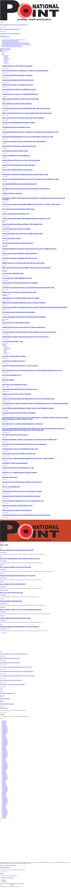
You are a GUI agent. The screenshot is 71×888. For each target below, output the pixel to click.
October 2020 (4, 789)
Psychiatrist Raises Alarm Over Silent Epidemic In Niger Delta (20, 449)
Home (3, 53)
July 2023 (4, 757)
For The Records (6, 348)
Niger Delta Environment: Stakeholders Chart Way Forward (19, 258)
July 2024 (4, 745)
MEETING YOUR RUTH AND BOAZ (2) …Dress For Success (20, 365)
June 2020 (4, 793)
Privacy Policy (21, 716)
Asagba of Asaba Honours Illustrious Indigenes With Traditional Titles (22, 224)
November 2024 (5, 741)
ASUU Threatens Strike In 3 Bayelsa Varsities (15, 151)
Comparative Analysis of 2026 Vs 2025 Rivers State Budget (19, 412)
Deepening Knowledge (4, 590)
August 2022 (4, 768)
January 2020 (4, 798)
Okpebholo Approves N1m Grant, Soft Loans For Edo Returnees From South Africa (26, 188)
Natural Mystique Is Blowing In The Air (13, 361)
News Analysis (6, 62)
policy (12, 875)
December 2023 (5, 752)
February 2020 (4, 797)
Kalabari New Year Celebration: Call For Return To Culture (19, 292)
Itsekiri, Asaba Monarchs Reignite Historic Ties (15, 213)
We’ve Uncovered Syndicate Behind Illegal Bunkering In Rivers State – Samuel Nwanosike (28, 458)
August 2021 (4, 779)
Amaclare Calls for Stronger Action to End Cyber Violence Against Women (23, 327)
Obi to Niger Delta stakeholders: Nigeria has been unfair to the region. (20, 558)
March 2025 (4, 737)
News (3, 54)
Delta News (6, 60)
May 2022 (4, 771)
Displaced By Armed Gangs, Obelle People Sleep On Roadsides (20, 282)
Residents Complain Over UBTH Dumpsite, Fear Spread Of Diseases (19, 626)
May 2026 (4, 723)
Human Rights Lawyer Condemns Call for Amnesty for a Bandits (20, 298)
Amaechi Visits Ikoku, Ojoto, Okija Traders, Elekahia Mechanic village (22, 233)
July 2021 (4, 780)
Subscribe (1, 50)
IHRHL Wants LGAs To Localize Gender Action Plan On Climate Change (23, 263)
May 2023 (4, 759)
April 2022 (4, 772)
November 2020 (5, 788)
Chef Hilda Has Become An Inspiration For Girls (16, 127)
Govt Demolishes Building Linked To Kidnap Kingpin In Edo (19, 184)
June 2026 (4, 722)
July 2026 (4, 721)
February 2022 (4, 774)
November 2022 (5, 765)
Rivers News (6, 57)
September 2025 (5, 731)
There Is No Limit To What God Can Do (11, 592)
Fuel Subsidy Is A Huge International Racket (15, 463)
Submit (12, 884)
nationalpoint (3, 552)
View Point (2, 598)
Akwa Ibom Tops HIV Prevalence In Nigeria (14, 434)
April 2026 (4, 724)
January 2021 (4, 786)
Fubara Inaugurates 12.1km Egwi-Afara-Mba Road (10, 33)
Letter (5, 351)
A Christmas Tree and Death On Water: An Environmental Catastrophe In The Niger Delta (28, 287)
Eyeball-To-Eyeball (7, 347)
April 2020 (4, 795)
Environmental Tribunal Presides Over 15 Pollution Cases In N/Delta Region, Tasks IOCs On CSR (30, 132)
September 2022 (5, 767)
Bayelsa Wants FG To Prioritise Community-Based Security (19, 146)
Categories (4, 344)
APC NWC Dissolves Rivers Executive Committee (16, 229)
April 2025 (4, 736)
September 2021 (5, 778)
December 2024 (5, 740)
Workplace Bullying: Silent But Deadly (11, 601)
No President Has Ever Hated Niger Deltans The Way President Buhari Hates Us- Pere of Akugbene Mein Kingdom (35, 403)
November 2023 (5, 753)
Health (5, 349)
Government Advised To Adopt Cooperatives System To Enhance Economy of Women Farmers (29, 332)
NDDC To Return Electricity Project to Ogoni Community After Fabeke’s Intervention (27, 113)
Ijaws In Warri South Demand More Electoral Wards (17, 169)
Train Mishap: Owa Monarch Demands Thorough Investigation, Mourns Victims (25, 174)
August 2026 (4, 720)
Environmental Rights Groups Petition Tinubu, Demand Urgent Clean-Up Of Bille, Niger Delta (29, 248)
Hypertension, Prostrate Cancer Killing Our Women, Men (19, 453)
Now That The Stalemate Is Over (11, 375)
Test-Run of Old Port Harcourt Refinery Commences (17, 75)
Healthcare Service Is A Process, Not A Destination (16, 394)
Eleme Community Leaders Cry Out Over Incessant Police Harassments (20, 609)
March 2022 (4, 773)
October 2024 (4, 742)
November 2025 (5, 729)
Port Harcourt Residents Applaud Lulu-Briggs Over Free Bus (17, 575)
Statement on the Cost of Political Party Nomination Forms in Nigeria (22, 482)
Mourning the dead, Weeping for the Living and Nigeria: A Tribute (21, 496)
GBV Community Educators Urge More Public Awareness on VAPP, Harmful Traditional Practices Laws (32, 370)
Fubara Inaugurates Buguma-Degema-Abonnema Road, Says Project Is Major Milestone (16, 43)
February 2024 (4, 750)
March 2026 (4, 725)
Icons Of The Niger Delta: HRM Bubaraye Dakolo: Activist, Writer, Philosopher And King (28, 408)
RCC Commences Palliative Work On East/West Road (15, 567)
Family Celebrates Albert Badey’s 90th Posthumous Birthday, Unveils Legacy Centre (26, 218)
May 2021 (4, 782)
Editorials (1, 701)
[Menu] (0, 519)
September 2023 (5, 755)
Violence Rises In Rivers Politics (11, 238)
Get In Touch (4, 881)
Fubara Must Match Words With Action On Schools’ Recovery (20, 389)
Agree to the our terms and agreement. (9, 875)
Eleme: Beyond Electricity (9, 477)
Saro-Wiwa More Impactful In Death (12, 273)
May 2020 (4, 794)
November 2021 (5, 776)
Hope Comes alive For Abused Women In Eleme (16, 322)
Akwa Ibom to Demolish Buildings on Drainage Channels (18, 122)
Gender (3, 320)
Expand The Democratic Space (7, 703)
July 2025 (4, 733)
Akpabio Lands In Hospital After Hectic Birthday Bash (18, 80)
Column (5, 345)
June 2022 (4, 770)
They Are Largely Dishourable (11, 486)
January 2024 (4, 751)
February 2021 (4, 785)
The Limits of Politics (8, 379)
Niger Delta (6, 56)
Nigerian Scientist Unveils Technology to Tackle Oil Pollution (19, 253)
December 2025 (5, 728)
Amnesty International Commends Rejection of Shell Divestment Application (24, 317)
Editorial (5, 346)
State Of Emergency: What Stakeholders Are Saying (17, 278)
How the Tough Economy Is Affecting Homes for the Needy (17, 550)
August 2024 (4, 744)
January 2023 (4, 763)
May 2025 (4, 735)
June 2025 (4, 734)
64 (3, 632)
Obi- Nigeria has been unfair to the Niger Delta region (17, 243)
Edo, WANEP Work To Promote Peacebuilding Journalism (19, 89)
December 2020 (5, 787)
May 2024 (4, 747)
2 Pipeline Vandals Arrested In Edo (12, 193)
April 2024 (4, 748)
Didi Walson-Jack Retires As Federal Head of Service (10, 29)
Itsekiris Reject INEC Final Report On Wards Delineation (18, 165)
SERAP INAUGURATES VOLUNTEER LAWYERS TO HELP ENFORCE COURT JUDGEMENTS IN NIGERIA (34, 307)
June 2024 (4, 746)
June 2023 (4, 758)
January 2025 (4, 739)
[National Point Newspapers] (5, 49)
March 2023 (4, 761)
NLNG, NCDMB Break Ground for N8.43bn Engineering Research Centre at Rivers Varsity (16, 44)
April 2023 (4, 760)
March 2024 (4, 749)
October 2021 (4, 777)
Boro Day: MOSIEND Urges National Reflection (16, 155)
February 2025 (4, 738)
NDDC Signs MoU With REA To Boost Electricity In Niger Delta (20, 99)
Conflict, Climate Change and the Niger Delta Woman (15, 618)
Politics (3, 221)
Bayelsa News (6, 59)
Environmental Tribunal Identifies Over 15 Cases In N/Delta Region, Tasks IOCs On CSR (27, 136)
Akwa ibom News (7, 58)
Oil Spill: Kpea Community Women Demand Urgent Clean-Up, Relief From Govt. (25, 336)
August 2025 (4, 732)
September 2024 (5, 743)
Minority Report (6, 352)
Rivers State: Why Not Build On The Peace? (14, 384)
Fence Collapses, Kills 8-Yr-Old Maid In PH (12, 584)
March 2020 (4, 796)
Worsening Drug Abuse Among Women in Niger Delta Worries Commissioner (24, 444)
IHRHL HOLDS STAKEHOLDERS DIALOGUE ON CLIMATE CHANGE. (24, 302)
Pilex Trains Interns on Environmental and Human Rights (18, 312)
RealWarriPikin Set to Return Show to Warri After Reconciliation (12, 46)
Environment (4, 246)
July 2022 (4, 769)
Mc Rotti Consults (21, 883)
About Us (4, 880)
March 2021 (4, 784)
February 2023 (4, 762)
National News (6, 55)
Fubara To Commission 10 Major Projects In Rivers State (11, 45)
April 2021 (4, 783)
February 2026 (4, 726)
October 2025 (4, 730)
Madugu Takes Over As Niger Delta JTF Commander (17, 66)
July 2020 (4, 792)
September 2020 (5, 790)
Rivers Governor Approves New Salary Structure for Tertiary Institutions (23, 118)
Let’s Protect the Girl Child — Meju (12, 341)
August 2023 (4, 756)
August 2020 (4, 791)
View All (5, 63)
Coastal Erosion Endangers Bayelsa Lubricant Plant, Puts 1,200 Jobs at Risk (24, 141)
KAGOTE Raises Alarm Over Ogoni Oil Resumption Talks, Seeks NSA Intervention (15, 42)
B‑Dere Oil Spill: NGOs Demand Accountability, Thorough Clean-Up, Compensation (26, 267)
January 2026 (4, 727)
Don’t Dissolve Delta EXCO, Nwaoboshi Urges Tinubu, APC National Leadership (25, 70)
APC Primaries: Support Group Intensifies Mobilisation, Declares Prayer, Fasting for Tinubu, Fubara (31, 204)
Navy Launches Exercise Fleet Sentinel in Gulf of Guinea (18, 209)
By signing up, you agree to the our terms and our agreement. (14, 716)
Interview (5, 350)
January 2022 (4, 775)
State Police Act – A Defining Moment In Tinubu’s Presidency (19, 472)
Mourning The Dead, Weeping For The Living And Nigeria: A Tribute (22, 491)
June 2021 (4, 781)
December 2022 (5, 764)
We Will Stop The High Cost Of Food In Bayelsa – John (18, 467)
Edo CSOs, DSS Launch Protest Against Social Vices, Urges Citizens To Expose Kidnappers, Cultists (30, 179)
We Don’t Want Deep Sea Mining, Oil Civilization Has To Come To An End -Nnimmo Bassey (28, 398)
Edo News (5, 61)
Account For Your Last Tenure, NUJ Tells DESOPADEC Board (20, 94)
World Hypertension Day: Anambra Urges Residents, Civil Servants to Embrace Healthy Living (29, 439)
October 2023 (4, 754)
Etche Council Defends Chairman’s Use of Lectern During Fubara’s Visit (13, 24)
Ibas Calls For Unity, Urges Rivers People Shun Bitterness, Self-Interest (22, 423)
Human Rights (4, 295)
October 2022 (4, 766)
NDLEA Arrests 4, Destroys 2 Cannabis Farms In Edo (17, 84)
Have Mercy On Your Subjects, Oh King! (14, 356)
